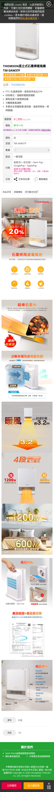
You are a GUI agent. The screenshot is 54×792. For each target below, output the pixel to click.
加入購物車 (34, 785)
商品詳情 (7, 191)
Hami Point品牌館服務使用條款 (20, 753)
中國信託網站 (46, 130)
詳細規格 (18, 191)
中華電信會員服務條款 (39, 756)
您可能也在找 (31, 191)
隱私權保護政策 (12, 756)
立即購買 (11, 785)
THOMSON (18, 85)
